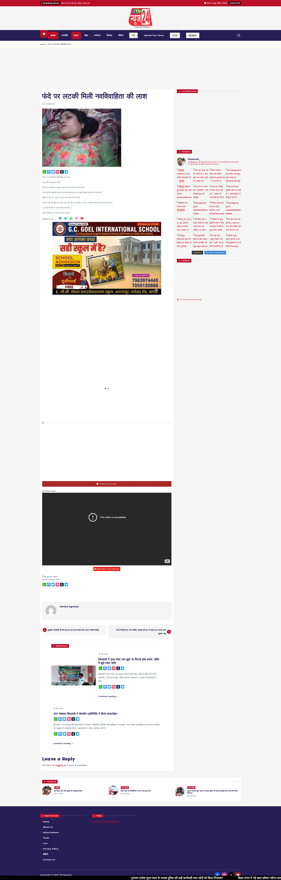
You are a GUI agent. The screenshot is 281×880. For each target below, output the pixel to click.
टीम (133, 35)
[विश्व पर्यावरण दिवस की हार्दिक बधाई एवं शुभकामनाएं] (217, 176)
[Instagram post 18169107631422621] (200, 208)
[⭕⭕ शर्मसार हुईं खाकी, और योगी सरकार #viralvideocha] (184, 192)
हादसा (76, 35)
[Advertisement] (140, 68)
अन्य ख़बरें (58, 788)
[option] (74, 790)
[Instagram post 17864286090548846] (233, 208)
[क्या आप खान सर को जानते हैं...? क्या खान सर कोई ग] (200, 176)
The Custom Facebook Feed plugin (190, 299)
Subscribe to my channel (108, 569)
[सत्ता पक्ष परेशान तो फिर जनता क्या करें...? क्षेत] (217, 192)
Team (46, 837)
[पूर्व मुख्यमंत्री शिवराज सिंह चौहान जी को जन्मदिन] (200, 241)
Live (175, 35)
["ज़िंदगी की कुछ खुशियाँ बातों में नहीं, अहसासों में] (217, 225)
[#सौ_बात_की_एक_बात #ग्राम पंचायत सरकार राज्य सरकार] (184, 225)
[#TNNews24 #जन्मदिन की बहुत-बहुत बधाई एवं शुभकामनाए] (233, 176)
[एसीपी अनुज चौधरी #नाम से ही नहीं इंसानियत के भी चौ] (233, 241)
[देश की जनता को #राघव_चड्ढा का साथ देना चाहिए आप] (233, 225)
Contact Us (49, 859)
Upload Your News (154, 35)
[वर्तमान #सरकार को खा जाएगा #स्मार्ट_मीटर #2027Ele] (217, 208)
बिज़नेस (109, 35)
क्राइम (53, 35)
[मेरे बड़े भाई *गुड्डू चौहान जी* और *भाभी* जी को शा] (217, 241)
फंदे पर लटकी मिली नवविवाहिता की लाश (59, 44)
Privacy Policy (50, 848)
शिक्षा (86, 35)
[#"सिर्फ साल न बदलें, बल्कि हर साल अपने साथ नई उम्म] (200, 225)
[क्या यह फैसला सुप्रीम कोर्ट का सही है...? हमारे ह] (233, 192)
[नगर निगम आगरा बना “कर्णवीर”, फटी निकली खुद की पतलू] (200, 192)
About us (48, 827)
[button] (234, 781)
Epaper (193, 35)
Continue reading (107, 696)
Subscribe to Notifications (105, 821)
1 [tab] (105, 388)
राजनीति (65, 35)
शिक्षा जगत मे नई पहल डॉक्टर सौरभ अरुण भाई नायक (207, 878)
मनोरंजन (97, 35)
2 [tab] (108, 388)
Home (42, 44)
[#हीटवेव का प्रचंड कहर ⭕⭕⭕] (184, 208)
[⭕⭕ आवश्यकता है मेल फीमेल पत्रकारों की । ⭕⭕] (184, 176)
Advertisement (51, 832)
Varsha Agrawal (69, 606)
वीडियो (120, 35)
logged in (61, 765)
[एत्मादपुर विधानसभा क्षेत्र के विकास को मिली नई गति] (184, 241)
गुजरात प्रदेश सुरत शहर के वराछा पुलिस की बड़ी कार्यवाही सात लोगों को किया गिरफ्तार (118, 878)
